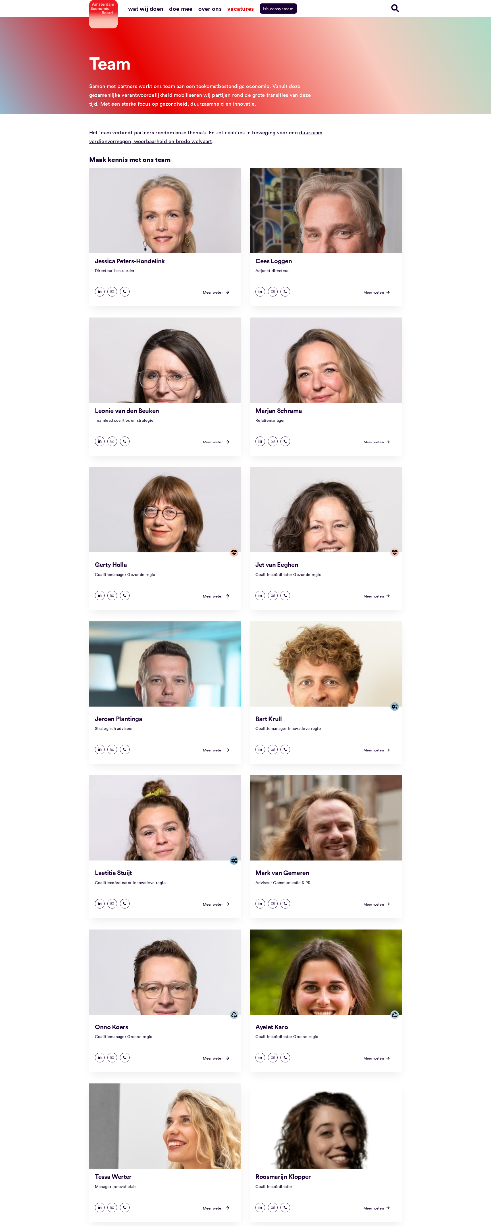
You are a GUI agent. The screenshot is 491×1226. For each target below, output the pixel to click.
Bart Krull (268, 718)
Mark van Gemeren (282, 872)
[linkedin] (100, 291)
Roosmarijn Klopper (283, 1176)
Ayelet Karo (271, 1026)
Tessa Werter (113, 1176)
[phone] (125, 291)
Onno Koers (111, 1026)
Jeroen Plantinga (118, 718)
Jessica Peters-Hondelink (130, 260)
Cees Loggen (273, 260)
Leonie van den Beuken (127, 410)
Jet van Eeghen (276, 564)
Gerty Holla (111, 564)
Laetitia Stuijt (113, 872)
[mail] (112, 291)
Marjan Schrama (278, 410)
